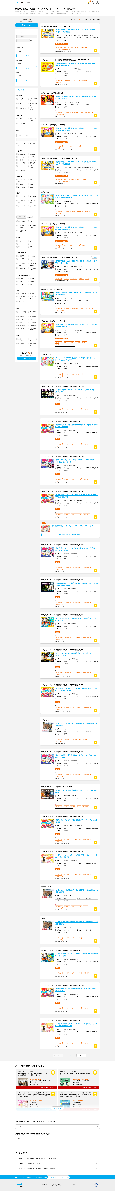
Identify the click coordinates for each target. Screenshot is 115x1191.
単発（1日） (21, 99)
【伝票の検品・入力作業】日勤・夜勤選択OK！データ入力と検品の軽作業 (76, 821)
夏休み (20, 118)
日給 (26, 135)
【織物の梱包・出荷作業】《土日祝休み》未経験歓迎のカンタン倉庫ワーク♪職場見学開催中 (76, 689)
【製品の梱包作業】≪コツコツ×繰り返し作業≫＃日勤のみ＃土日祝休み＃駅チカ (76, 990)
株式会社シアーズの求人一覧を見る (63, 215)
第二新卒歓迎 (21, 170)
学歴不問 (20, 160)
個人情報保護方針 (73, 1184)
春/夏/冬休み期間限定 (33, 108)
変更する (27, 55)
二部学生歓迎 (33, 157)
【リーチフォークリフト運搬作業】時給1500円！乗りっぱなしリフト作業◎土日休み (76, 654)
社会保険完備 (21, 325)
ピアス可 (32, 281)
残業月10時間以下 (33, 206)
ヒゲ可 (31, 284)
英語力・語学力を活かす (21, 339)
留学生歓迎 (32, 163)
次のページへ (81, 1055)
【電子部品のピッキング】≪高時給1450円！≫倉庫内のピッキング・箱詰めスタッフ (75, 619)
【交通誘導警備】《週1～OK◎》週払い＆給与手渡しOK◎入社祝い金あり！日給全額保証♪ (76, 31)
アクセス (47, 1184)
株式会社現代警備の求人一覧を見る (63, 51)
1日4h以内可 (33, 196)
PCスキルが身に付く (21, 302)
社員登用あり (33, 325)
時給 (20, 135)
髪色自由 (20, 278)
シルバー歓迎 (21, 163)
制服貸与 (20, 322)
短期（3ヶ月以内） (33, 104)
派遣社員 (32, 184)
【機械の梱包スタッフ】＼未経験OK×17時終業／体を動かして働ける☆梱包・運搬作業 (76, 426)
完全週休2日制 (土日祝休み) (22, 231)
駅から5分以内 (22, 293)
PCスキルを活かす (33, 339)
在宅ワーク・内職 (33, 201)
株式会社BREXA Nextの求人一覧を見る (64, 808)
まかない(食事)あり (22, 312)
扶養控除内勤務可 (21, 196)
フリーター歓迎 (21, 166)
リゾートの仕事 (21, 206)
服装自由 (20, 281)
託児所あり (21, 328)
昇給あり (32, 319)
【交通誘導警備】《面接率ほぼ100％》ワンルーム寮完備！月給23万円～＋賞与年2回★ (76, 262)
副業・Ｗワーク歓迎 (33, 166)
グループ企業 (65, 1184)
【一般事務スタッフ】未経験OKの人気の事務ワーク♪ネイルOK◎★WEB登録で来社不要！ (76, 856)
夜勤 (31, 247)
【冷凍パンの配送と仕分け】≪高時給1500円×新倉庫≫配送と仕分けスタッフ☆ (76, 391)
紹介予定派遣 (21, 187)
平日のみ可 (32, 221)
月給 (33, 135)
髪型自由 (32, 278)
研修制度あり (33, 312)
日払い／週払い (33, 144)
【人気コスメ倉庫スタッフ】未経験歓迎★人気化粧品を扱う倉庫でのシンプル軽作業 (76, 955)
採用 (60, 1184)
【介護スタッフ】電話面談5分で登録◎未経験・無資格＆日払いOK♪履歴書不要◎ (76, 724)
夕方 (31, 244)
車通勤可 (32, 293)
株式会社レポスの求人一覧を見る (62, 743)
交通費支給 (21, 316)
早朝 (19, 241)
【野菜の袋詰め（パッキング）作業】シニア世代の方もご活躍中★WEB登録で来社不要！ (76, 496)
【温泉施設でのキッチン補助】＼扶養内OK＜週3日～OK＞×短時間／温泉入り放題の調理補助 (76, 584)
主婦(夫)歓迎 (33, 160)
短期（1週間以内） (33, 99)
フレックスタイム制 (33, 226)
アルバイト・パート (21, 180)
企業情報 (42, 1184)
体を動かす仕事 (21, 201)
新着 (86, 19)
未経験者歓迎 (21, 154)
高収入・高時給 (21, 144)
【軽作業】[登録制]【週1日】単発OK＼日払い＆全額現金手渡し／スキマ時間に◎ (76, 294)
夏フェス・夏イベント (33, 119)
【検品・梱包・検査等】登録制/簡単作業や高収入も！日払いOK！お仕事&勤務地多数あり (76, 129)
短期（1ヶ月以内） (22, 104)
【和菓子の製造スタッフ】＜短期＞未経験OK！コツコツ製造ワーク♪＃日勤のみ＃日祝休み (76, 461)
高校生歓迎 (32, 154)
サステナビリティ (54, 1184)
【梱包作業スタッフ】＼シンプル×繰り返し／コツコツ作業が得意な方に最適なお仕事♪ (76, 549)
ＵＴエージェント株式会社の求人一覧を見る (65, 149)
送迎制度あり (33, 316)
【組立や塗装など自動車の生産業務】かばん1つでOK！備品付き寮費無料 (76, 791)
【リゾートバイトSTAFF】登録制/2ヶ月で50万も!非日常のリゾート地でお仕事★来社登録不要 (76, 196)
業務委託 (32, 187)
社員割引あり (33, 322)
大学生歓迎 (21, 157)
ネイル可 (20, 284)
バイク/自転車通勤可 (21, 297)
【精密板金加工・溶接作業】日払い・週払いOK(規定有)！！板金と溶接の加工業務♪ (76, 756)
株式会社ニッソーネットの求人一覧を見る (64, 84)
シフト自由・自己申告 (21, 226)
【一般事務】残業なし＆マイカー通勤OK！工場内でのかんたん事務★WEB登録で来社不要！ (76, 1025)
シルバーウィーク (21, 124)
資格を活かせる (33, 344)
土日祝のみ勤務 (21, 222)
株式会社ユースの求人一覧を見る (62, 412)
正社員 (31, 179)
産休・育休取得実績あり (33, 329)
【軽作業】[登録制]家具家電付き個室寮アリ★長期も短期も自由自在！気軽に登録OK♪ (76, 97)
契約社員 (20, 184)
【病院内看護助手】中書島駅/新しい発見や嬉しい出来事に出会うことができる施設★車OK (76, 64)
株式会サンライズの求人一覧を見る (63, 116)
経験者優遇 (21, 343)
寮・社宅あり (21, 319)
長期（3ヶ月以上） (22, 108)
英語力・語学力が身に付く (33, 297)
